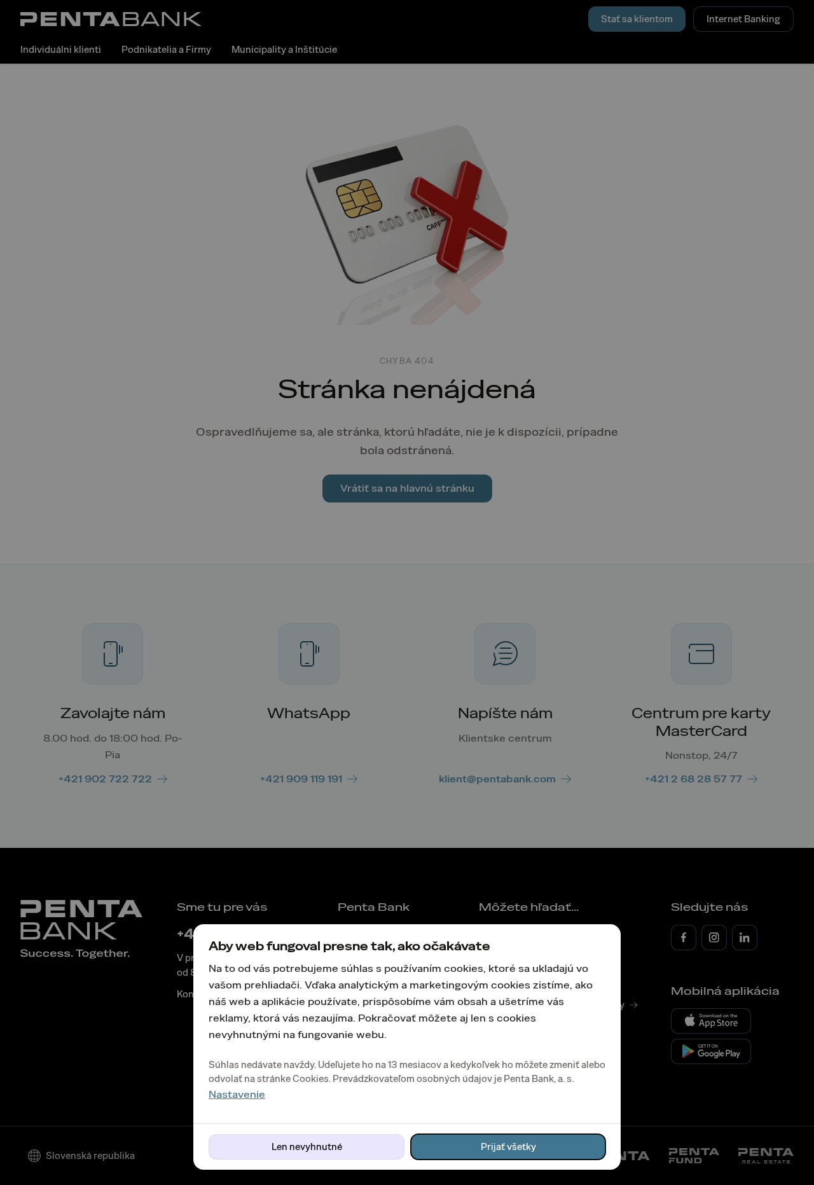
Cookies (311, 1079)
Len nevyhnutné (307, 1147)
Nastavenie (237, 1094)
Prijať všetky (508, 1147)
